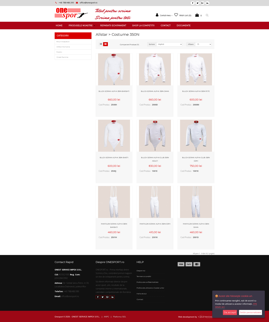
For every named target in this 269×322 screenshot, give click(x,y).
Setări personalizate (250, 312)
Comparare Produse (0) (129, 44)
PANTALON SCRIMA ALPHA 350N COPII (155, 224)
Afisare (190, 44)
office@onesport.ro (88, 2)
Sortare (152, 44)
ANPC (106, 317)
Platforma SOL (119, 317)
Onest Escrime (62, 57)
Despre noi (141, 271)
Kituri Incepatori (62, 42)
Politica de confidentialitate (147, 282)
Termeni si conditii (144, 276)
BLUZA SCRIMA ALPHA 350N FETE (196, 91)
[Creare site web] (206, 317)
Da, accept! (230, 312)
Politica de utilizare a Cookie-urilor (150, 288)
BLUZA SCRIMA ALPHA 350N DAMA (155, 91)
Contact (140, 299)
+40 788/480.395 (67, 2)
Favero (59, 52)
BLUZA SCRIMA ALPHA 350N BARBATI (114, 91)
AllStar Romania (63, 47)
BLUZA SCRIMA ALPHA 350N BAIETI (114, 158)
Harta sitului (142, 294)
